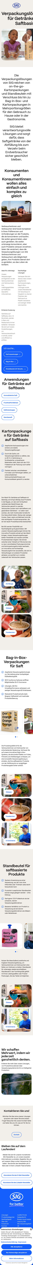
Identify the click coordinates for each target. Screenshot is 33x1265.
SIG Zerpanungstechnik (24, 1225)
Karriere (4, 1226)
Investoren (5, 1224)
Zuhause (9, 608)
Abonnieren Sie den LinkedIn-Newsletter (16, 1182)
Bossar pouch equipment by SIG (24, 1220)
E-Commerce (10, 841)
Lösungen (4, 1215)
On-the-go (9, 584)
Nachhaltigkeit (6, 1219)
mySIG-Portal (22, 1215)
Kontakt (16, 1135)
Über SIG (4, 1222)
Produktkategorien (7, 1217)
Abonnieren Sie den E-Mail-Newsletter (16, 1175)
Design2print (21, 1217)
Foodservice (10, 632)
